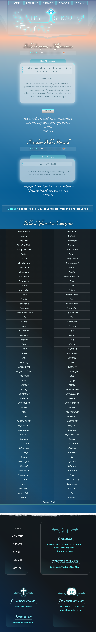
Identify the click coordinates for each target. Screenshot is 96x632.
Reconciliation (24, 420)
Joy (72, 362)
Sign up (12, 209)
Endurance (24, 281)
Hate (72, 330)
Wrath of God (48, 502)
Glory (72, 317)
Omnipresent (72, 393)
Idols (24, 357)
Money (24, 389)
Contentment (72, 263)
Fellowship (24, 303)
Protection (72, 416)
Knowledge (72, 371)
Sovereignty (24, 461)
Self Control (72, 443)
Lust (24, 380)
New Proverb (48, 157)
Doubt (72, 272)
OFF (64, 53)
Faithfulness (72, 294)
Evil (72, 285)
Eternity (24, 285)
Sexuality (72, 452)
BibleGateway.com (23, 606)
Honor (72, 344)
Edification (24, 276)
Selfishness (24, 448)
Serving (24, 452)
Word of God (24, 493)
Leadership (24, 375)
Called (24, 254)
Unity (24, 484)
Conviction (24, 267)
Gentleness (72, 312)
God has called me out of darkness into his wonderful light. (48, 69)
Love (72, 375)
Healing (24, 335)
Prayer (24, 411)
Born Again (72, 249)
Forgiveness (72, 303)
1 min (52, 53)
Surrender (24, 470)
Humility (24, 353)
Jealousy (24, 362)
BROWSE (48, 3)
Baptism (24, 240)
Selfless (72, 448)
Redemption (72, 420)
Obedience (24, 393)
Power (24, 407)
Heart (72, 335)
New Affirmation (48, 61)
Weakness (72, 484)
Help (72, 339)
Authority (72, 236)
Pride (24, 416)
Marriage (24, 384)
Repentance (24, 425)
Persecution (24, 402)
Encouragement (72, 276)
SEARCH (64, 3)
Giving (24, 317)
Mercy (72, 384)
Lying (72, 380)
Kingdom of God (24, 371)
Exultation (24, 290)
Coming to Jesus (65, 551)
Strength (24, 466)
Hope (24, 348)
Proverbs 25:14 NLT (47, 164)
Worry (24, 497)
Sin (72, 457)
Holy (24, 344)
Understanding (72, 479)
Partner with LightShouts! (23, 622)
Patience (24, 398)
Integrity (72, 357)
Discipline (24, 272)
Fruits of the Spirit (24, 312)
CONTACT (18, 568)
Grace (24, 321)
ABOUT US (32, 3)
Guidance (24, 330)
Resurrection (24, 430)
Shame (24, 457)
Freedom (24, 308)
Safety (72, 439)
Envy (72, 281)
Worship (72, 497)
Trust (72, 475)
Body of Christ (24, 249)
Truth (24, 479)
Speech (72, 461)
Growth (72, 326)
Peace (72, 398)
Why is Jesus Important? (65, 547)
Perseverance (72, 402)
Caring (72, 254)
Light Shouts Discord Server (71, 606)
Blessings (72, 240)
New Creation (72, 389)
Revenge (72, 430)
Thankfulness (24, 475)
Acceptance (24, 231)
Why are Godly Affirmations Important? (65, 544)
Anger (24, 236)
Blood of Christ (24, 245)
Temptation (72, 470)
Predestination (72, 411)
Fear (72, 299)
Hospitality (72, 348)
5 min (58, 53)
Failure (72, 290)
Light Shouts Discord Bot (71, 610)
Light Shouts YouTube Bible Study (65, 567)
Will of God (24, 488)
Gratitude (72, 321)
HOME (16, 3)
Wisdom (72, 488)
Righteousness (72, 434)
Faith (24, 294)
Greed (24, 326)
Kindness (72, 366)
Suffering (72, 466)
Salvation (24, 443)
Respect (72, 425)
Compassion (72, 258)
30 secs (44, 53)
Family (24, 299)
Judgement (24, 366)
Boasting (72, 245)
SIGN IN (80, 3)
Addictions (72, 231)
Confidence (24, 263)
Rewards (24, 434)
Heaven (24, 339)
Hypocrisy (72, 353)
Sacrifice (24, 439)
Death (72, 267)
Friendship (72, 308)
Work (72, 493)
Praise (72, 407)
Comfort (24, 258)
